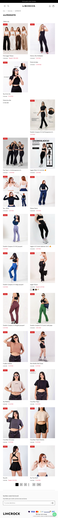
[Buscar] (8, 6)
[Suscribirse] (52, 503)
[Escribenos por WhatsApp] (54, 514)
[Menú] (4, 6)
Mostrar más (6, 21)
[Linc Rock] (29, 6)
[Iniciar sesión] (50, 6)
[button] (53, 6)
